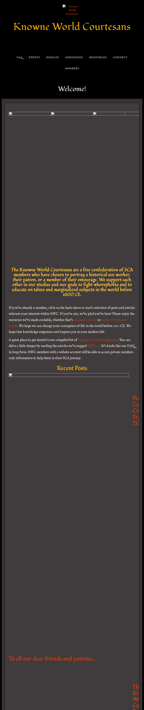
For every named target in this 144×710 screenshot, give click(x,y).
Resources (98, 57)
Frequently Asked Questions (98, 340)
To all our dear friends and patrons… (52, 658)
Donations (74, 57)
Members (72, 68)
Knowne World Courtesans (72, 27)
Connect (120, 57)
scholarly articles (85, 320)
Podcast (52, 57)
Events (34, 57)
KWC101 (93, 346)
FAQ (19, 57)
